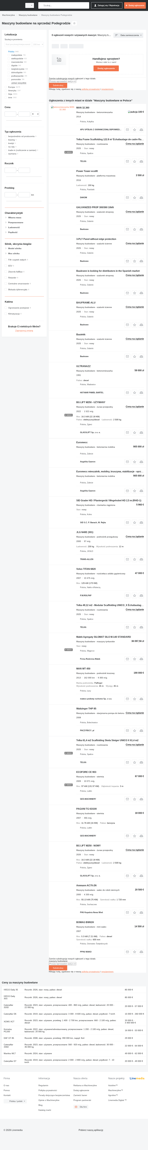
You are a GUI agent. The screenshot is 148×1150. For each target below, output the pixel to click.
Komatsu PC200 (8, 1030)
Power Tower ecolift (87, 171)
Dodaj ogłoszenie (106, 68)
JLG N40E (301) (84, 532)
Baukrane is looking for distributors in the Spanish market (108, 271)
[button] (134, 129)
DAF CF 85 (9, 1038)
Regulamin (43, 1085)
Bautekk (80, 334)
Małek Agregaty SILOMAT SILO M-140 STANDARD (103, 637)
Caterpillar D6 (10, 1014)
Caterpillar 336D (8, 1045)
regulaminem (107, 89)
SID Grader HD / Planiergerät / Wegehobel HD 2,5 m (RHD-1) (108, 500)
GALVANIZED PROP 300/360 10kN (95, 207)
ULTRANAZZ (83, 366)
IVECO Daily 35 (11, 990)
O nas (6, 1085)
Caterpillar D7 (10, 1061)
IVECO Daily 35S (9, 997)
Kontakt (7, 1095)
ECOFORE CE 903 (86, 772)
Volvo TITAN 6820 (86, 569)
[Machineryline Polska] (12, 5)
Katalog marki (44, 1110)
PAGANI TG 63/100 (86, 809)
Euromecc (82, 442)
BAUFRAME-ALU (86, 302)
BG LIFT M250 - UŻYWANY (90, 402)
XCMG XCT (9, 1021)
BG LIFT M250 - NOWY (88, 845)
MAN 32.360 (82, 107)
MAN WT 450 (83, 668)
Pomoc (7, 1090)
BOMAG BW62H (85, 922)
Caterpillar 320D (8, 1006)
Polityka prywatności (47, 1090)
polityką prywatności (91, 89)
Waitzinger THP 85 (86, 708)
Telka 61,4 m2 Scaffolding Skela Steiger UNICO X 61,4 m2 (107, 740)
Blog (40, 1105)
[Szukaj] (41, 5)
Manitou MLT (10, 1053)
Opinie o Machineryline (48, 1100)
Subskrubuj (58, 85)
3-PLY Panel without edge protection (96, 239)
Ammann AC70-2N (86, 885)
